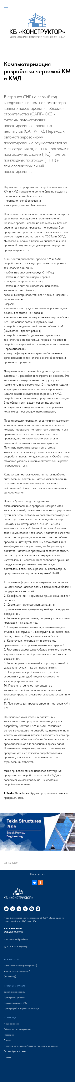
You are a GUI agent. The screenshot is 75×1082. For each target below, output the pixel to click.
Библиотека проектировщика (17, 1029)
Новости (8, 1056)
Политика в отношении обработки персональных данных (31, 1045)
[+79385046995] (12, 908)
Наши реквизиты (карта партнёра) (20, 965)
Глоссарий (9, 1034)
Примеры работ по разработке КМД (21, 1008)
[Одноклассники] (40, 882)
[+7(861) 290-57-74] (19, 908)
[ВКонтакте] (34, 882)
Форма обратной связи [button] (15, 1051)
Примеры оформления (14, 997)
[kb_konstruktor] (31, 908)
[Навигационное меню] (6, 6)
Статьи (7, 1040)
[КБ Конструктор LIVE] (25, 908)
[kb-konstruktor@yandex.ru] (6, 908)
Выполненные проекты (14, 991)
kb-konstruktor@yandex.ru (16, 939)
